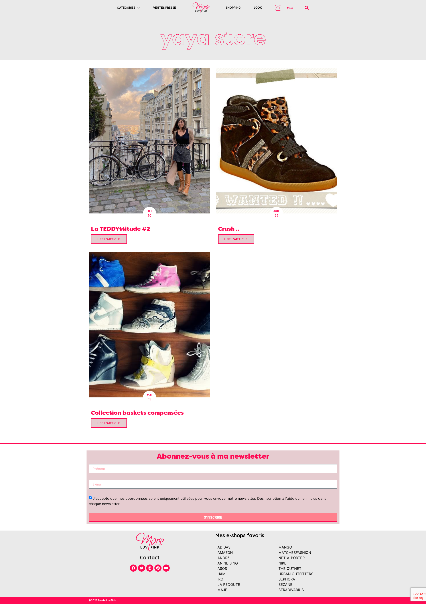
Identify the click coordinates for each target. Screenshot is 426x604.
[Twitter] (141, 568)
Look (258, 7)
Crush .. (228, 229)
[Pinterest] (158, 568)
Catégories (126, 7)
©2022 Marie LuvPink (102, 600)
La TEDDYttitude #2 (120, 229)
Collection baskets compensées (137, 412)
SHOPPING (233, 7)
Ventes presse (164, 7)
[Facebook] (133, 568)
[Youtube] (166, 568)
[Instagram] (149, 568)
